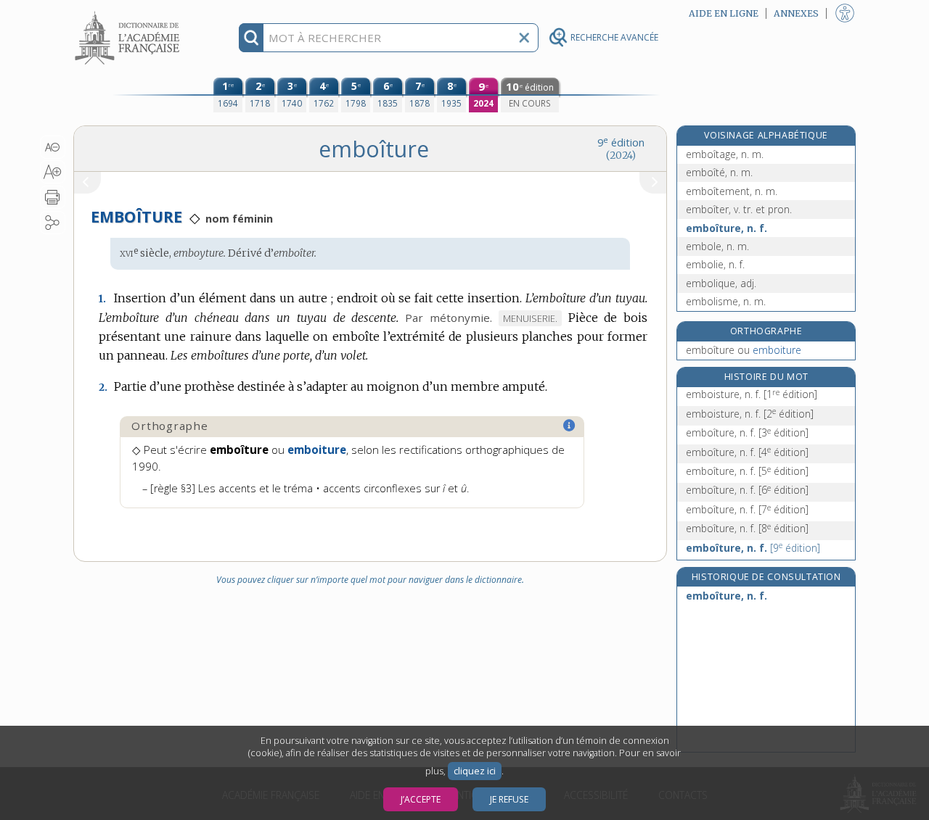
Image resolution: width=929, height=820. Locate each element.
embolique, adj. (721, 283)
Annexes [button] (796, 13)
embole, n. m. (717, 246)
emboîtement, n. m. (731, 191)
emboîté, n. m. (719, 172)
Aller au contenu (129, 12)
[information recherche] (251, 37)
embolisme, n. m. (726, 301)
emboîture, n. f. (726, 228)
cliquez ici (475, 771)
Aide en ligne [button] (723, 13)
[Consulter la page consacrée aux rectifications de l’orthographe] (569, 425)
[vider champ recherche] (524, 37)
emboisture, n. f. (751, 394)
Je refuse (509, 799)
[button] (52, 147)
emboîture (743, 350)
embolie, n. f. (715, 264)
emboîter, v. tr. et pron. (739, 209)
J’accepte (421, 799)
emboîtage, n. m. (725, 154)
